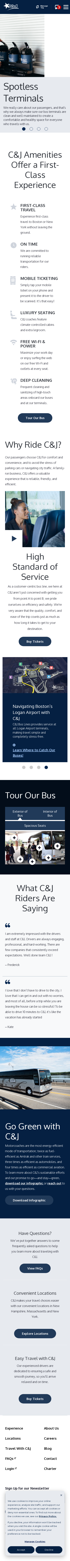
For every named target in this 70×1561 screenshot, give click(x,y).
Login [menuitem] (9, 1468)
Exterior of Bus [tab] (20, 813)
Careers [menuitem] (50, 1438)
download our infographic (24, 1183)
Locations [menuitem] (13, 1438)
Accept (21, 1549)
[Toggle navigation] (66, 8)
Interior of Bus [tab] (50, 813)
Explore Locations (35, 1333)
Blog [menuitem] (48, 1448)
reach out (54, 1183)
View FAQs (35, 1268)
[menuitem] (42, 7)
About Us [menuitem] (51, 1428)
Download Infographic (29, 1200)
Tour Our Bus (35, 418)
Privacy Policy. (48, 1516)
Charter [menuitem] (50, 1468)
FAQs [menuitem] (9, 1458)
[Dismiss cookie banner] (61, 1495)
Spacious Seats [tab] (35, 825)
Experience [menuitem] (14, 1428)
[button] (23, 129)
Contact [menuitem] (50, 1458)
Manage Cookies (35, 1541)
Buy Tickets (35, 641)
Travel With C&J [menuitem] (18, 1448)
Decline (49, 1549)
